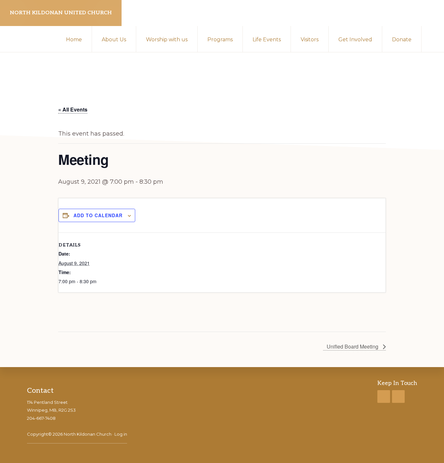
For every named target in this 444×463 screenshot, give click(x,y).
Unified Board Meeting (353, 346)
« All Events (72, 109)
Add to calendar (98, 215)
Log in (120, 434)
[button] (433, 39)
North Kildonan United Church (61, 13)
